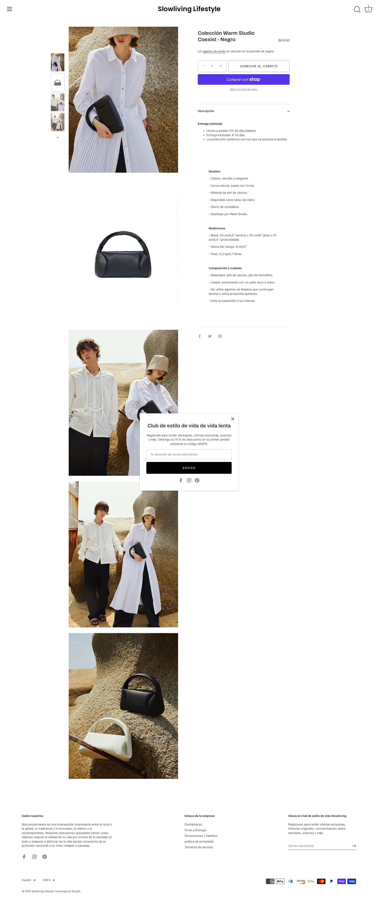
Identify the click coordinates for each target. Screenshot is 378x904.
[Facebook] (181, 480)
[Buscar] (357, 9)
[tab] (244, 229)
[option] (58, 63)
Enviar (189, 468)
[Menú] (9, 9)
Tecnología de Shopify (67, 891)
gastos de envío (214, 51)
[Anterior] (58, 47)
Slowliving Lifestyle (189, 9)
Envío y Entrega (195, 830)
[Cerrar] (233, 419)
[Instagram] (189, 480)
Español (26, 880)
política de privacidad (199, 841)
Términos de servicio (199, 847)
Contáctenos (193, 824)
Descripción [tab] (206, 111)
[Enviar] (354, 846)
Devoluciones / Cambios (201, 835)
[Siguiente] (58, 137)
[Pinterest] (197, 480)
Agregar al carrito (259, 66)
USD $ (46, 880)
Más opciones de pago (243, 89)
